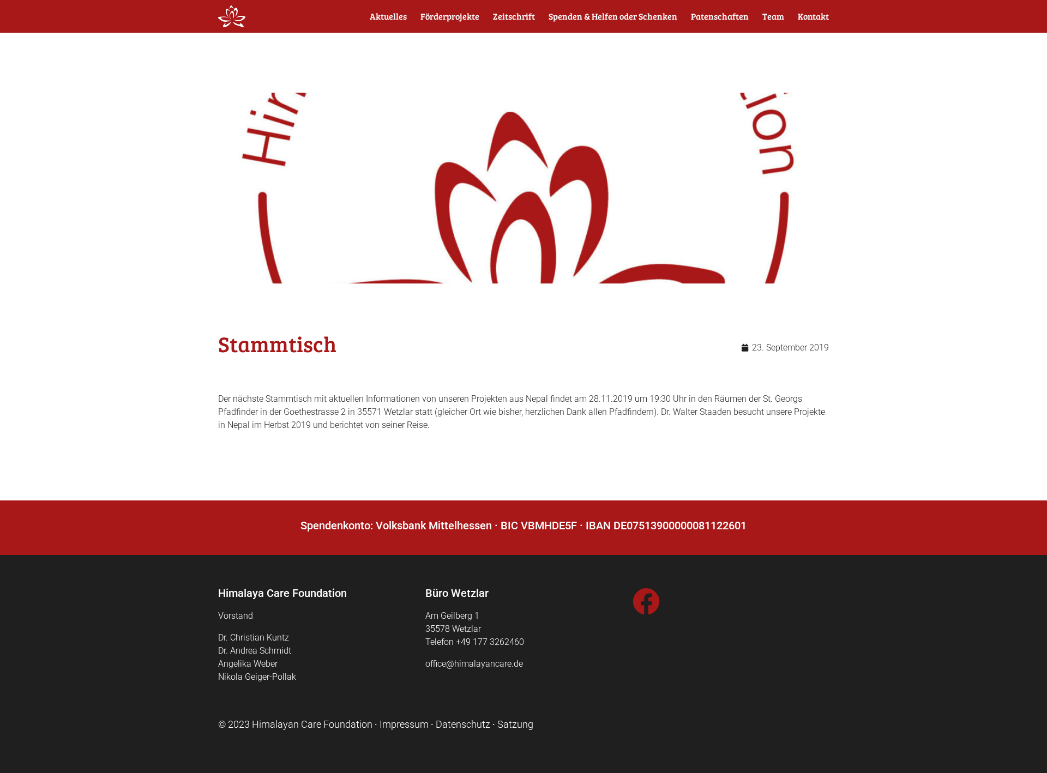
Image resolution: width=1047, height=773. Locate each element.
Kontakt (813, 16)
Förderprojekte (449, 16)
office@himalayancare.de (474, 664)
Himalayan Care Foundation (312, 724)
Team (773, 16)
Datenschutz (463, 724)
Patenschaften (720, 16)
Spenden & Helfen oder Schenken (613, 16)
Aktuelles (388, 16)
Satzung (515, 724)
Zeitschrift (514, 16)
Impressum (404, 724)
